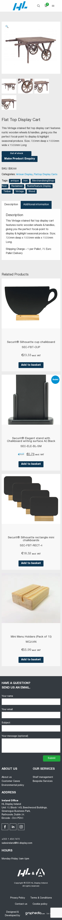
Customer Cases (11, 781)
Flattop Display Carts (45, 174)
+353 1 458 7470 (11, 839)
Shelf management (43, 777)
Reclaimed (16, 186)
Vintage (20, 191)
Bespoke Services (43, 781)
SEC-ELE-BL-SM (31, 446)
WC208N (31, 642)
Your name (7, 696)
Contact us (21, 904)
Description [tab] (11, 204)
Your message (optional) (15, 736)
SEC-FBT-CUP (31, 347)
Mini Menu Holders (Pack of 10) (31, 637)
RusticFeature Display (39, 186)
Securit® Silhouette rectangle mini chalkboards (31, 539)
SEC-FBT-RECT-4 (31, 545)
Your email (7, 709)
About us (7, 777)
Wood (31, 191)
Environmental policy (13, 785)
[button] (7, 27)
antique (15, 181)
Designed (11, 912)
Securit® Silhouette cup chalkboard (31, 342)
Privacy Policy (17, 898)
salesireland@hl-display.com (17, 843)
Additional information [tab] (36, 204)
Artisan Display (24, 174)
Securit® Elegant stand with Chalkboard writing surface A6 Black (31, 440)
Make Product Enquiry (19, 159)
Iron (25, 181)
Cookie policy (40, 904)
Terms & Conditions (41, 898)
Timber (7, 191)
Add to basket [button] (31, 365)
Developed (11, 916)
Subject (6, 723)
